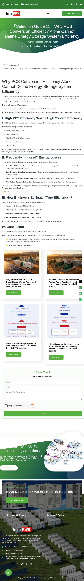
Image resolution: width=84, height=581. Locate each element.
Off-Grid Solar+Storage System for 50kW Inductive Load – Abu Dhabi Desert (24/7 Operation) (21, 345)
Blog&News (13, 65)
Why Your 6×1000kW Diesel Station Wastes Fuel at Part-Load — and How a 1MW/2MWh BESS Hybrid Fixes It (64, 283)
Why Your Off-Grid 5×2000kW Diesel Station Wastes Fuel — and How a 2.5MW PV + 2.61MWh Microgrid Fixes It (21, 283)
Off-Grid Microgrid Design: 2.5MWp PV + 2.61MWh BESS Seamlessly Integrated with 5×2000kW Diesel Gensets (64, 347)
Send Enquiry (15, 500)
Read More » (13, 293)
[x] (17, 563)
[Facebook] (13, 563)
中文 (65, 578)
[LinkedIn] (26, 563)
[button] (67, 4)
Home (4, 65)
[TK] (22, 563)
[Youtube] (31, 563)
